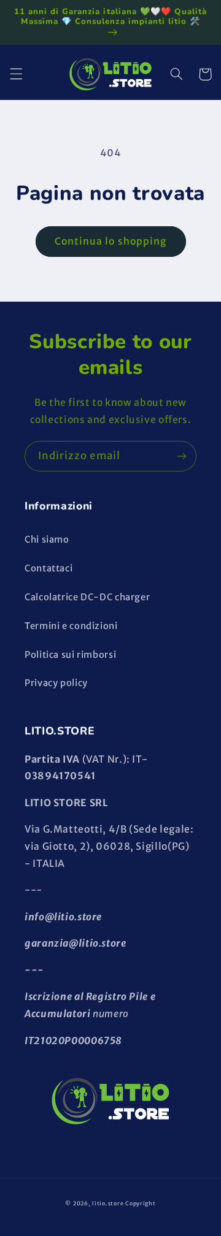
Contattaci (48, 568)
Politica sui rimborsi (70, 654)
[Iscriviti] (182, 456)
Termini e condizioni (71, 625)
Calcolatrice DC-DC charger (87, 597)
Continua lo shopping (110, 241)
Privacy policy (56, 683)
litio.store (107, 1203)
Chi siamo (47, 539)
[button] (16, 74)
